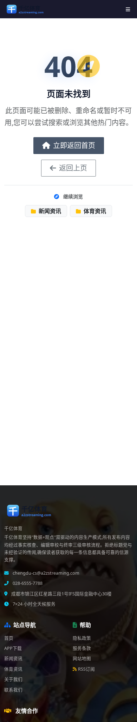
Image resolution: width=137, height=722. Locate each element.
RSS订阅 (86, 669)
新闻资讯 (49, 211)
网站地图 (82, 659)
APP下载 (13, 648)
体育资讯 (94, 211)
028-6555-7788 (27, 583)
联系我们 (13, 690)
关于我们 (13, 679)
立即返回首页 (74, 145)
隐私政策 (82, 638)
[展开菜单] (128, 9)
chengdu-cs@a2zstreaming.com (45, 573)
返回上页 (73, 168)
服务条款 (82, 648)
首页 (8, 638)
